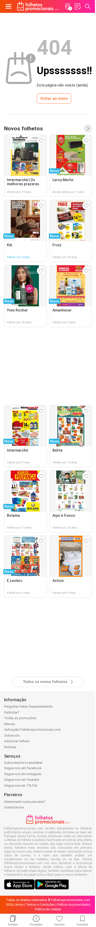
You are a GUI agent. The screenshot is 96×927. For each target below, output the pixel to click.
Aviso (19, 904)
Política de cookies (48, 909)
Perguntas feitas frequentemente (28, 706)
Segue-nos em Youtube (21, 780)
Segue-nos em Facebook (23, 768)
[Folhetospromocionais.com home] (38, 6)
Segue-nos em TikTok (20, 785)
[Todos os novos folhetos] (88, 128)
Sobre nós (12, 735)
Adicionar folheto (17, 741)
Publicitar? (11, 712)
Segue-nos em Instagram (22, 774)
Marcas (9, 724)
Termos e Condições (40, 904)
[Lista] (77, 6)
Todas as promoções (20, 718)
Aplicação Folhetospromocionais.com (32, 729)
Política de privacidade (73, 904)
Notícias (10, 747)
